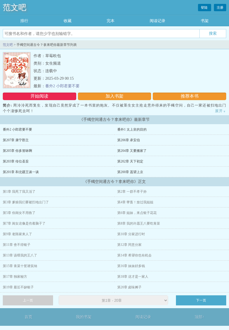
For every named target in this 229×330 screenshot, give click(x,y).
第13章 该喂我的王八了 (20, 255)
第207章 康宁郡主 (16, 140)
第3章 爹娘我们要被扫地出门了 (26, 202)
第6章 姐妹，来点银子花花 (137, 213)
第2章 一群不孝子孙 (132, 192)
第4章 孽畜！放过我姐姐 (135, 202)
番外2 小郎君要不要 (62, 86)
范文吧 (14, 7)
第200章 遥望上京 (130, 172)
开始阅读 (39, 96)
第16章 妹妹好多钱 (131, 266)
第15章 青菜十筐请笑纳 (20, 266)
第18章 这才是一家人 (132, 277)
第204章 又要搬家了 (132, 151)
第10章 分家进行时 (131, 234)
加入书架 (114, 96)
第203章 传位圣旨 (16, 161)
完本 (111, 21)
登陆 (204, 8)
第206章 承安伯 (128, 140)
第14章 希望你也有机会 (134, 255)
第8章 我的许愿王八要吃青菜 (138, 223)
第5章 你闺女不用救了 (19, 213)
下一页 (201, 300)
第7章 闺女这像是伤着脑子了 (24, 223)
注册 (220, 8)
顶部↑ (199, 317)
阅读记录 (157, 21)
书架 (205, 21)
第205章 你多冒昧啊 (17, 151)
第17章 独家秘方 (15, 277)
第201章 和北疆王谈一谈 (21, 172)
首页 (28, 317)
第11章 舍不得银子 (16, 245)
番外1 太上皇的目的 (132, 129)
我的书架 (84, 317)
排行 (24, 21)
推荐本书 (190, 96)
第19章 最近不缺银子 (18, 287)
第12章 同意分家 (129, 245)
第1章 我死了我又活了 (19, 192)
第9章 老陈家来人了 (17, 234)
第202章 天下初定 (130, 161)
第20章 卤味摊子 (129, 287)
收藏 (67, 21)
